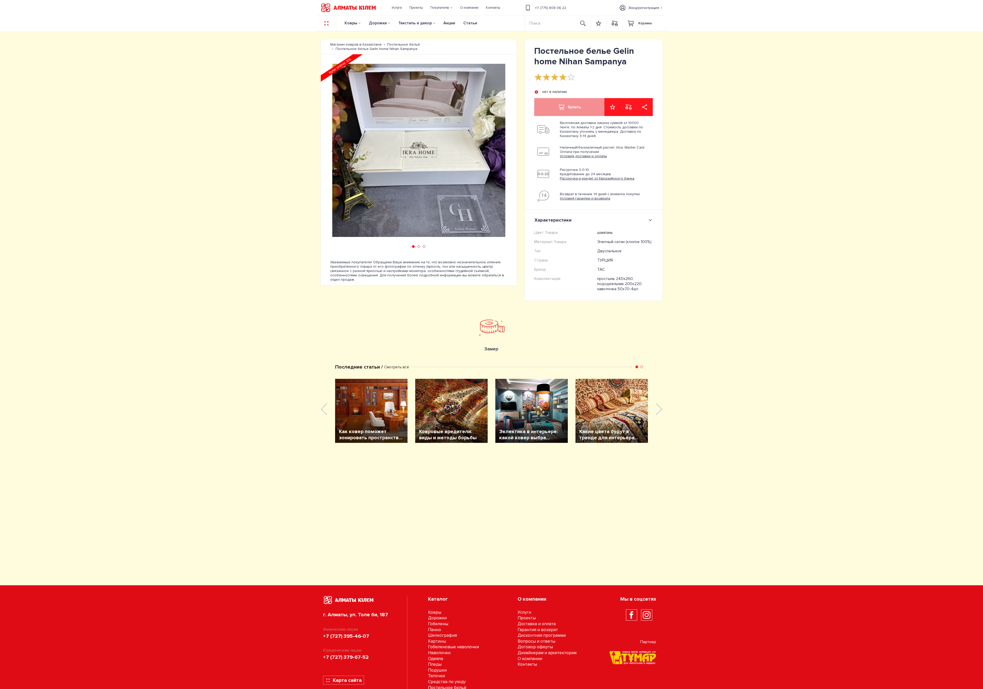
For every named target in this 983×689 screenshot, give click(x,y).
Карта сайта (347, 680)
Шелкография (442, 635)
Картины (437, 641)
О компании (530, 658)
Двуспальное (609, 251)
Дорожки (378, 23)
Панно (434, 629)
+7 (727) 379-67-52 (346, 657)
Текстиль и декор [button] (415, 23)
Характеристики (553, 220)
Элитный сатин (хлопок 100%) (624, 241)
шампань (605, 232)
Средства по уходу (447, 681)
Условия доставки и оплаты (583, 156)
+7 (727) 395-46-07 (346, 636)
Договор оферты (535, 647)
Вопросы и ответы (536, 641)
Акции (449, 23)
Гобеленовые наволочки (453, 647)
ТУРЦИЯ (605, 260)
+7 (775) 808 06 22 (550, 8)
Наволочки (439, 652)
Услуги (524, 612)
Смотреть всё (396, 367)
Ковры (351, 23)
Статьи (470, 23)
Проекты (527, 618)
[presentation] (333, 150)
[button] (441, 8)
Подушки (437, 670)
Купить (574, 107)
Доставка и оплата (537, 624)
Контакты (527, 664)
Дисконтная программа (542, 635)
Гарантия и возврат (538, 629)
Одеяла (435, 658)
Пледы (435, 664)
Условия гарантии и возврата (585, 198)
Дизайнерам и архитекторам (547, 652)
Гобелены (438, 624)
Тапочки (436, 675)
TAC (601, 269)
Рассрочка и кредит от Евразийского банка (597, 178)
